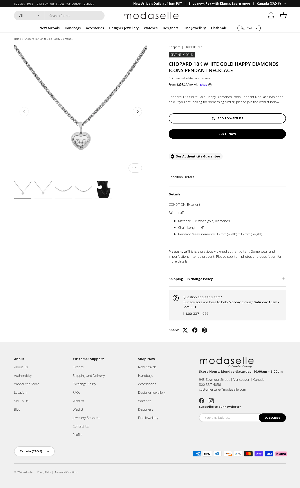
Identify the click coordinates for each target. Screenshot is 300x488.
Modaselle (27, 472)
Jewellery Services (86, 417)
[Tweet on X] (185, 330)
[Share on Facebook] (195, 330)
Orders (78, 367)
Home (17, 39)
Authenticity (23, 375)
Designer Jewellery (124, 28)
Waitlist (78, 409)
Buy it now (227, 134)
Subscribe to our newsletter (220, 407)
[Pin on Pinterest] (204, 330)
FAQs (77, 392)
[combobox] (59, 15)
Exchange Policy (84, 384)
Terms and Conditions (66, 472)
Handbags (73, 28)
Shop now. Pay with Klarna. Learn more (219, 3)
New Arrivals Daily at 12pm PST (157, 3)
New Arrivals (50, 28)
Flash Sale (219, 28)
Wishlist (78, 401)
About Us (21, 367)
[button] (283, 15)
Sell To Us (21, 401)
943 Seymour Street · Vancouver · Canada (65, 3)
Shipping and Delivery (89, 375)
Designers (170, 28)
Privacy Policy (44, 472)
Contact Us (81, 426)
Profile (77, 434)
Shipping (174, 78)
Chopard (174, 47)
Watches (150, 28)
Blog (17, 409)
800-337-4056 (23, 3)
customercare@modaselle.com (222, 389)
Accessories (95, 28)
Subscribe (272, 418)
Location (20, 392)
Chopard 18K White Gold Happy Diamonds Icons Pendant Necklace (49, 39)
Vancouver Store (26, 384)
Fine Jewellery (195, 28)
